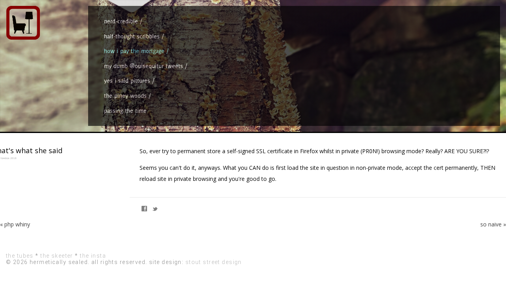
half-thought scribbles (132, 36)
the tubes (20, 256)
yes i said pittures (127, 80)
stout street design (213, 262)
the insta (93, 256)
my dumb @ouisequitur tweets (143, 66)
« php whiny (15, 224)
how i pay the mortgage (134, 51)
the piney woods (125, 95)
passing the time (125, 110)
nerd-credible (121, 21)
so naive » (493, 224)
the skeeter (56, 256)
